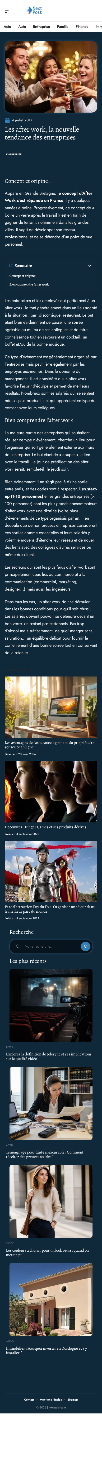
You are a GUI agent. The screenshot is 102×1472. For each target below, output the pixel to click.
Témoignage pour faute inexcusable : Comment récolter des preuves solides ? (44, 1154)
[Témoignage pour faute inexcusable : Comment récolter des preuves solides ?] (51, 1103)
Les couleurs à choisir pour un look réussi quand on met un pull (47, 1253)
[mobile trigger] (9, 10)
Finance (10, 754)
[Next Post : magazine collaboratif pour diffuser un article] (34, 10)
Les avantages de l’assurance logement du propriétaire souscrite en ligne (49, 745)
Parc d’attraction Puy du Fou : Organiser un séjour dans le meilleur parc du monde (50, 909)
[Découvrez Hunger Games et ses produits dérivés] (51, 791)
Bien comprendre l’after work (29, 284)
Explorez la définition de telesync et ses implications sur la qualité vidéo (49, 1056)
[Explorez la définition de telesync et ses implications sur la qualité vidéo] (51, 1005)
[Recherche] (94, 11)
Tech (9, 1047)
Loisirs (9, 834)
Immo (10, 1341)
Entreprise (14, 154)
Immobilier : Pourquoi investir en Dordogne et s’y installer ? (46, 1351)
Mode (10, 1243)
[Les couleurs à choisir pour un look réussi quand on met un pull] (51, 1201)
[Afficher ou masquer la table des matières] (62, 266)
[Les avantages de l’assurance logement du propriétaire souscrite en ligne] (51, 707)
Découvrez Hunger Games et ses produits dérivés (45, 827)
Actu (9, 1145)
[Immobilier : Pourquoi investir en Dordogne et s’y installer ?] (51, 1299)
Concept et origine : (22, 276)
